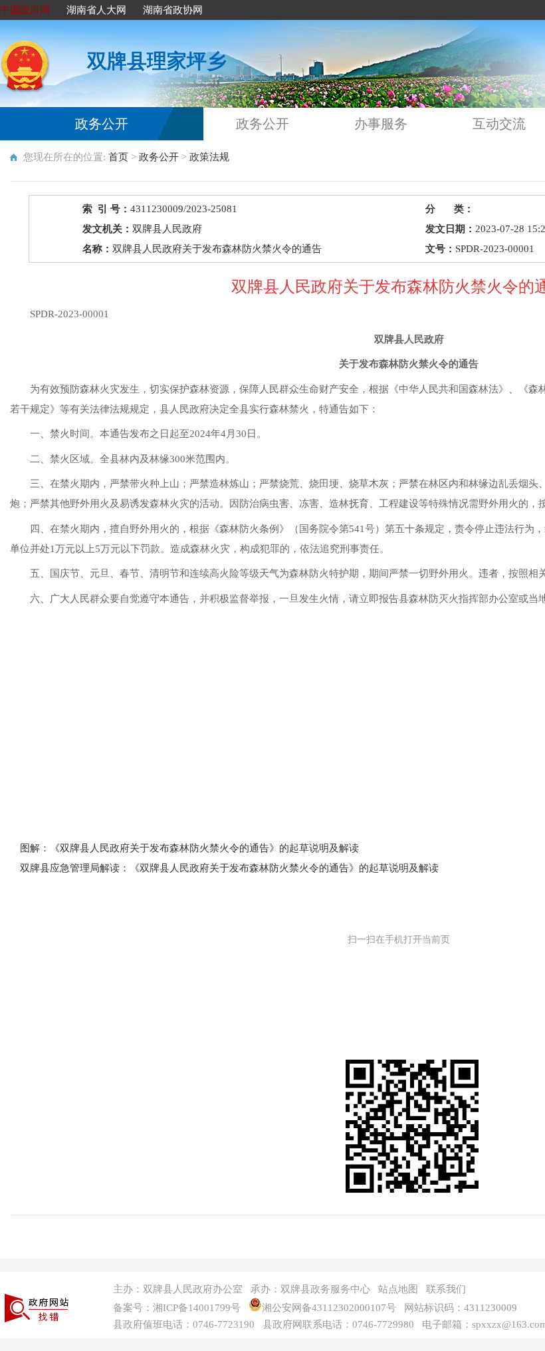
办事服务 (380, 123)
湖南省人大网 (96, 10)
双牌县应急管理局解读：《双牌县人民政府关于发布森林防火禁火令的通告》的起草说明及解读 (229, 868)
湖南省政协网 (173, 10)
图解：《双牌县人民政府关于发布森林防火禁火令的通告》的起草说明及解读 (189, 848)
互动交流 (499, 123)
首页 (118, 157)
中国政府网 (25, 10)
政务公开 (101, 123)
